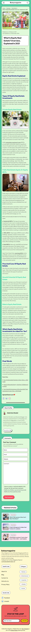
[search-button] (3, 2)
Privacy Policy (5, 584)
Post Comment (9, 497)
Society (23, 588)
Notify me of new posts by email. (12, 491)
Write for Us (5, 581)
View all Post (6, 430)
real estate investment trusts (13, 142)
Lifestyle (24, 584)
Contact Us (4, 578)
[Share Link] (3, 398)
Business (8, 8)
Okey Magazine (25, 628)
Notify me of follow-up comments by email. (15, 490)
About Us (4, 571)
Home (3, 8)
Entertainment (25, 576)
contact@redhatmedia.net (8, 561)
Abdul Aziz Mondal (12, 413)
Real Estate (14, 8)
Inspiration (24, 580)
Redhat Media (14, 630)
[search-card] (6, 517)
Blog (2, 575)
